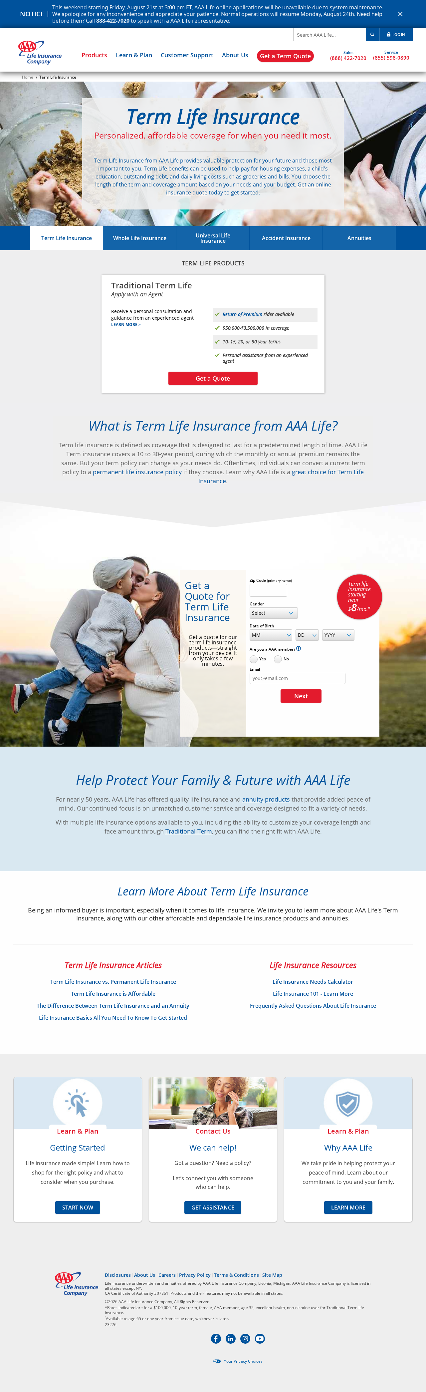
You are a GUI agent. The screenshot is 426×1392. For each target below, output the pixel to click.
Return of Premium (242, 314)
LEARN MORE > (126, 324)
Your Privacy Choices (243, 1361)
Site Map (272, 1275)
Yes (262, 659)
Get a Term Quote (285, 56)
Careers (167, 1275)
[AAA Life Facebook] (216, 1341)
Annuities (359, 238)
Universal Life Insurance (213, 238)
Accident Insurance (286, 238)
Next (301, 696)
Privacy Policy (195, 1275)
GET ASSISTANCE (212, 1207)
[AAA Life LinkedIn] (231, 1341)
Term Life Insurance (66, 238)
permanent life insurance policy (137, 472)
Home (27, 77)
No (286, 659)
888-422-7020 (112, 20)
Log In (398, 34)
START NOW (77, 1207)
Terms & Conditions (236, 1275)
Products (94, 55)
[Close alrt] (400, 14)
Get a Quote (213, 378)
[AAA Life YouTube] (260, 1341)
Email (255, 669)
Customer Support (187, 55)
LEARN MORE (348, 1207)
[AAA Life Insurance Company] (40, 53)
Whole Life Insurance (139, 238)
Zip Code (271, 580)
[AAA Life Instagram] (246, 1341)
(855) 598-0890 (391, 57)
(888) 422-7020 (348, 58)
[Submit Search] (372, 34)
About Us (235, 55)
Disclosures (118, 1275)
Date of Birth (262, 626)
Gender (257, 604)
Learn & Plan (134, 55)
